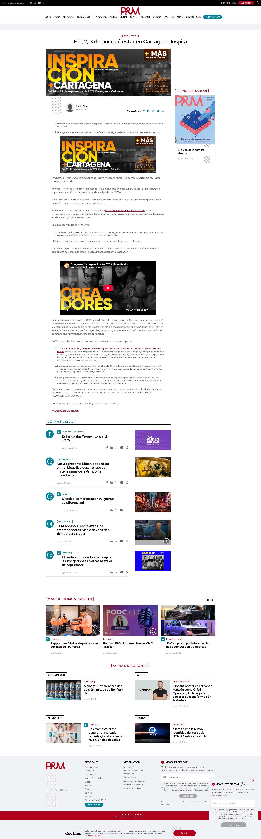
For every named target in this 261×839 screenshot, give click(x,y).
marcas (55, 639)
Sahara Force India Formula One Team (125, 210)
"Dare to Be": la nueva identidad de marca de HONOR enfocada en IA (189, 732)
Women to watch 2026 (188, 17)
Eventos (169, 17)
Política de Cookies (94, 836)
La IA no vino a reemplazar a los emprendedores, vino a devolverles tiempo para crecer (83, 530)
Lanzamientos (174, 639)
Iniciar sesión (229, 2)
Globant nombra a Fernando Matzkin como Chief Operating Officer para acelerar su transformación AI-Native (192, 693)
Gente (133, 17)
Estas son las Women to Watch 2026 (85, 438)
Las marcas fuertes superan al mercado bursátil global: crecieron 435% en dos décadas (106, 734)
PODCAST (109, 639)
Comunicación (52, 17)
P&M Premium (213, 17)
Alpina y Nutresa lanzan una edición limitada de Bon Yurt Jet (103, 689)
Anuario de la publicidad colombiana (134, 772)
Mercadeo (68, 17)
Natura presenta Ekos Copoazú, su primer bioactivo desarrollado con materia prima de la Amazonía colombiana (83, 469)
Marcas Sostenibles (105, 17)
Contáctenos (129, 777)
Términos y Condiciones (134, 781)
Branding (178, 725)
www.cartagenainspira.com (65, 410)
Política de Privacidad (133, 784)
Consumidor (84, 17)
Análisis (94, 725)
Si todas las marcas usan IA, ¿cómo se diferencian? (88, 501)
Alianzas (89, 682)
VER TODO (207, 600)
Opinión (157, 17)
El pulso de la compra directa (191, 151)
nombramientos (181, 682)
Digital (124, 17)
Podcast (145, 17)
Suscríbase (246, 2)
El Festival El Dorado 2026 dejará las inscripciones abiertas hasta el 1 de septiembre (88, 561)
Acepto (184, 833)
